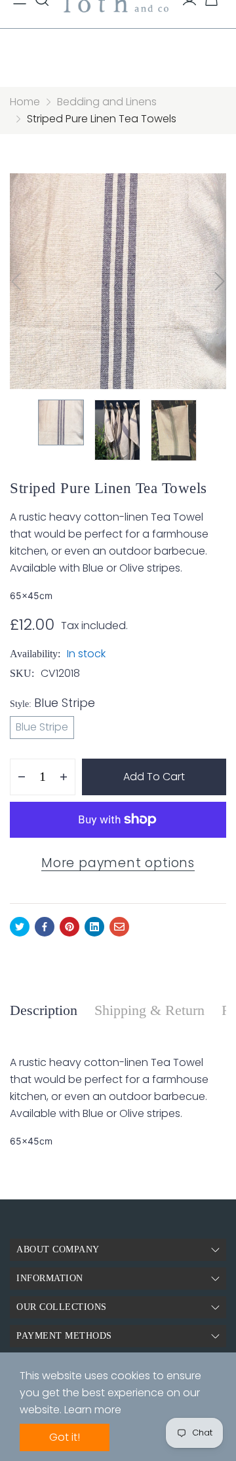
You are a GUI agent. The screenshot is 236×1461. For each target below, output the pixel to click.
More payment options (118, 863)
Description (43, 1010)
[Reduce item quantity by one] (21, 777)
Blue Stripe (42, 726)
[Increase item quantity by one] (63, 777)
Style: (52, 703)
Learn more (92, 1409)
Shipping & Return (149, 1010)
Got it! (64, 1437)
